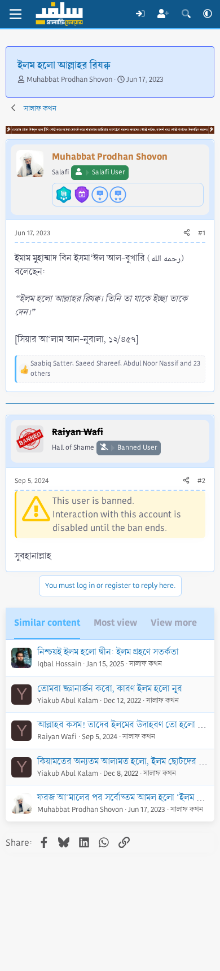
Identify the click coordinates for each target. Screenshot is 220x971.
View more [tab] (174, 623)
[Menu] (15, 14)
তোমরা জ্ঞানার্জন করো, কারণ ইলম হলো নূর (109, 688)
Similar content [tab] (47, 623)
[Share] (186, 233)
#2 (201, 481)
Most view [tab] (115, 623)
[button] (207, 14)
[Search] (185, 14)
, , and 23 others (115, 369)
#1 (201, 233)
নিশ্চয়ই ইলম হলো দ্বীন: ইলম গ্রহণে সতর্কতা (108, 651)
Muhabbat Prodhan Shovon (69, 79)
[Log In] (140, 14)
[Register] (163, 14)
